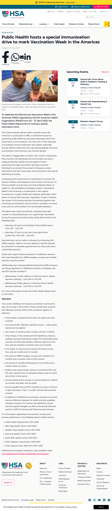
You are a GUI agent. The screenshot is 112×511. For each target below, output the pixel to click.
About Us (50, 11)
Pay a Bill (93, 11)
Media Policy (41, 500)
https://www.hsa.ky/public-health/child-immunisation (25, 454)
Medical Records (84, 481)
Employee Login (27, 500)
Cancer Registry (103, 482)
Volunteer (100, 479)
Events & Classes (73, 11)
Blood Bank (63, 491)
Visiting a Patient (84, 477)
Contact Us (103, 11)
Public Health (59, 24)
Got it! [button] (101, 507)
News (85, 11)
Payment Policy (84, 484)
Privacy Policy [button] (71, 507)
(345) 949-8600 (102, 7)
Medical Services (25, 24)
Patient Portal (63, 7)
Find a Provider (8, 24)
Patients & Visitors (76, 24)
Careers (60, 11)
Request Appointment (82, 7)
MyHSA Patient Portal (10, 500)
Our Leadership (46, 478)
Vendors (51, 500)
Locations (43, 24)
